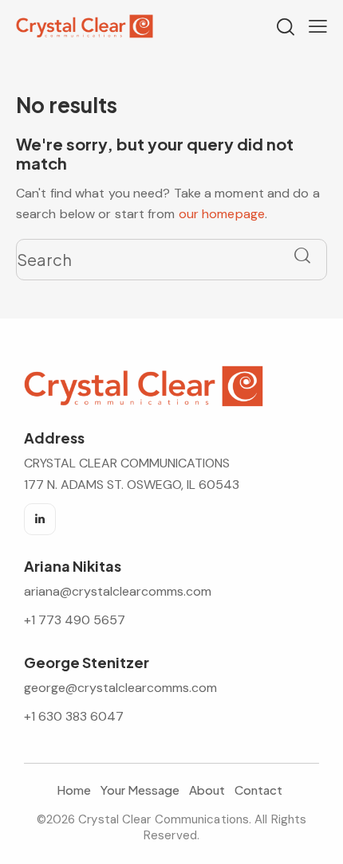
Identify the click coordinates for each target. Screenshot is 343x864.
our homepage (222, 213)
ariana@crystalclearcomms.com (119, 591)
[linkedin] (40, 519)
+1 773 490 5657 (74, 620)
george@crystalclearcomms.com (120, 687)
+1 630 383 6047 (74, 716)
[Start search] (302, 256)
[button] (318, 26)
